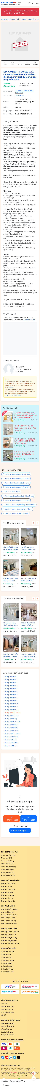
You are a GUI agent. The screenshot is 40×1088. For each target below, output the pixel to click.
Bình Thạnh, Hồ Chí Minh (9, 555)
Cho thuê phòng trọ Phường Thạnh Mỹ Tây (20, 505)
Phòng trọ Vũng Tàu (7, 872)
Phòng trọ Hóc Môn (11, 743)
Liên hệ (3, 1015)
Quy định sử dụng (7, 1009)
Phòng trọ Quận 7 (11, 695)
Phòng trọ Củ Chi (11, 740)
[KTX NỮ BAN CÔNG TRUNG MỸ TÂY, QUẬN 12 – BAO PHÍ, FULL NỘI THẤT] (29, 612)
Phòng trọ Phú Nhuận (12, 722)
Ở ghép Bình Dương (7, 960)
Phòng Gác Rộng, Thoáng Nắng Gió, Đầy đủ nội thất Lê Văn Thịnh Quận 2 (9, 624)
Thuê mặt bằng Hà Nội (8, 935)
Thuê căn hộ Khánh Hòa (9, 924)
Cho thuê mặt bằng (9, 929)
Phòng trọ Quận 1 (11, 677)
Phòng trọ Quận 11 (11, 707)
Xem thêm (11, 387)
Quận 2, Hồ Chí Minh (10, 631)
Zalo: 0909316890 (29, 818)
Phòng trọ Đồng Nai (7, 870)
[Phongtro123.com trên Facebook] (2, 1058)
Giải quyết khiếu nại (7, 1035)
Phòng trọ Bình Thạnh (12, 713)
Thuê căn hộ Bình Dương (9, 915)
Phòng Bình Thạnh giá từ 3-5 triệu (17, 483)
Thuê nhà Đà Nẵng (7, 892)
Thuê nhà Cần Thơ (7, 898)
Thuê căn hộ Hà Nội (7, 912)
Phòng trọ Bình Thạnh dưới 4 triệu (17, 478)
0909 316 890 (13, 1072)
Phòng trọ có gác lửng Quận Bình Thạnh (19, 496)
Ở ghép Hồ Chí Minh (7, 952)
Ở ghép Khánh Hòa (7, 972)
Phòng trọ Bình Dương (8, 867)
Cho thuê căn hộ (8, 906)
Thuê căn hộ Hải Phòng (8, 921)
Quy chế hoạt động (7, 1006)
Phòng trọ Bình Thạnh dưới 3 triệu (17, 487)
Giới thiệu (4, 1004)
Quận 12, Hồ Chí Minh (28, 631)
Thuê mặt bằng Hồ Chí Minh (10, 932)
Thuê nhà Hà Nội (6, 886)
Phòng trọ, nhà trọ (9, 852)
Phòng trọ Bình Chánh (13, 734)
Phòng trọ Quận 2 (11, 680)
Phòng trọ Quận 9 (11, 701)
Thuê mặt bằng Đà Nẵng (9, 938)
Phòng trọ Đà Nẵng (7, 861)
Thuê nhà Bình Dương (8, 889)
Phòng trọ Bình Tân (11, 716)
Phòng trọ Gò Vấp (11, 719)
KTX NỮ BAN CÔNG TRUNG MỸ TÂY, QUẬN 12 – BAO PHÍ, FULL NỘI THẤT (28, 624)
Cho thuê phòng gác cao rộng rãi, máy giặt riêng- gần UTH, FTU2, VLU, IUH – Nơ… (11, 548)
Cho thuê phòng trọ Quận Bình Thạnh (18, 509)
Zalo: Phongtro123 (21, 830)
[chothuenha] (30, 986)
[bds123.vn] (10, 986)
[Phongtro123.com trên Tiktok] (18, 1058)
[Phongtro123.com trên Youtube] (6, 1058)
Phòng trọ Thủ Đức (11, 731)
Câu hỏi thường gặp (7, 1023)
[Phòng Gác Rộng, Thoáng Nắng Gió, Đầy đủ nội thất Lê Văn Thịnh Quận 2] (11, 612)
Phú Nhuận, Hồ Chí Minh (9, 662)
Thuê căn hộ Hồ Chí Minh (9, 909)
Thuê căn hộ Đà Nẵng (8, 918)
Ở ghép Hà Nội (6, 954)
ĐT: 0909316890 (12, 818)
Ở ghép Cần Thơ (6, 963)
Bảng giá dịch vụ (6, 1029)
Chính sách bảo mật (7, 1012)
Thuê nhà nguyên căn (10, 880)
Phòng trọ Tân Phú (11, 728)
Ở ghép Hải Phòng (7, 969)
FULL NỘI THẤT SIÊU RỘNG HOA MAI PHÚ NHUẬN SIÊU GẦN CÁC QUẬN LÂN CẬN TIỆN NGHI (10, 655)
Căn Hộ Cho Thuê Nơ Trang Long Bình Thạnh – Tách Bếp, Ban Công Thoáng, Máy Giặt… (10, 580)
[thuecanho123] (10, 992)
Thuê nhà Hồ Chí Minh (8, 884)
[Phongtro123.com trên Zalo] (10, 1058)
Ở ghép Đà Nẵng (6, 957)
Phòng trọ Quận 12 (11, 710)
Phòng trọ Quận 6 (11, 692)
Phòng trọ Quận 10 (11, 704)
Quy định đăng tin (7, 1032)
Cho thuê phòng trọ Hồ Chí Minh (16, 513)
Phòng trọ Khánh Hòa (8, 875)
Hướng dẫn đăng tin (7, 1026)
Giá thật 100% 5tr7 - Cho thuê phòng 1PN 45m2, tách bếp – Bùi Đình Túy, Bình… (28, 548)
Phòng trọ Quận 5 (11, 689)
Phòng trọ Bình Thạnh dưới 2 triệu (17, 500)
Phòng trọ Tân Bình (11, 725)
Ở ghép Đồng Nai (6, 966)
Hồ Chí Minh (19, 96)
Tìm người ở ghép (8, 948)
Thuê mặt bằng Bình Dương (10, 943)
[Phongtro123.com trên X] (14, 1058)
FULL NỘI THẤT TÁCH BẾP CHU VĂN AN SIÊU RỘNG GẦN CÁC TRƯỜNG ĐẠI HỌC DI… (28, 580)
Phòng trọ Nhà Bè (11, 746)
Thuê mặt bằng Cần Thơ (9, 940)
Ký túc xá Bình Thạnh (12, 492)
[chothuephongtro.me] (30, 992)
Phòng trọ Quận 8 (11, 698)
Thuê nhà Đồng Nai (7, 895)
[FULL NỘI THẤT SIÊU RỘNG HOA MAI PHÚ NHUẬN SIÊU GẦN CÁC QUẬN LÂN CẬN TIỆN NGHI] (11, 643)
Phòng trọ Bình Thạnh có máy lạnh (17, 474)
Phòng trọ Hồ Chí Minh (8, 855)
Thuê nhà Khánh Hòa (8, 901)
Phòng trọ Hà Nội (6, 858)
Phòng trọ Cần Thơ (7, 864)
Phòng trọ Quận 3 (11, 683)
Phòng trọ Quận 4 (11, 686)
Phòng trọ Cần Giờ (11, 737)
